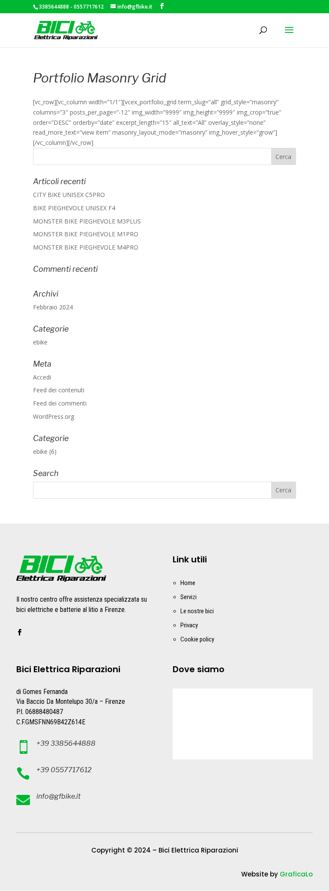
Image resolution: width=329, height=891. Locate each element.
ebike (40, 342)
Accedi (42, 377)
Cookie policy (197, 639)
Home (187, 583)
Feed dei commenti (60, 403)
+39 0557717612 (64, 770)
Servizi (188, 597)
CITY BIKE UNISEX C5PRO (69, 195)
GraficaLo (296, 874)
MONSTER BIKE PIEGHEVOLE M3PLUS (87, 221)
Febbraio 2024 (53, 307)
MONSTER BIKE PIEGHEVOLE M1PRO (85, 234)
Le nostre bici (197, 611)
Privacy (189, 625)
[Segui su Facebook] (19, 632)
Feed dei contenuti (58, 390)
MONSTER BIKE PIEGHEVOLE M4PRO (85, 247)
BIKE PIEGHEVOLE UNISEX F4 (74, 208)
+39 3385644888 (66, 743)
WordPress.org (53, 416)
